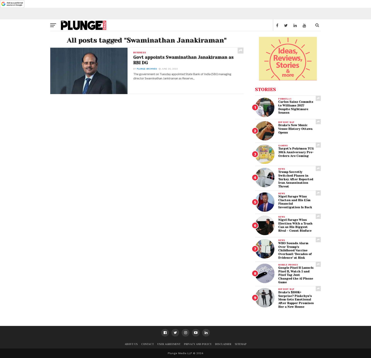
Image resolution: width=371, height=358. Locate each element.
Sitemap (241, 344)
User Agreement (168, 344)
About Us (131, 344)
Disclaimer (223, 344)
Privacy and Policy (198, 344)
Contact (147, 344)
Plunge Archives (147, 69)
